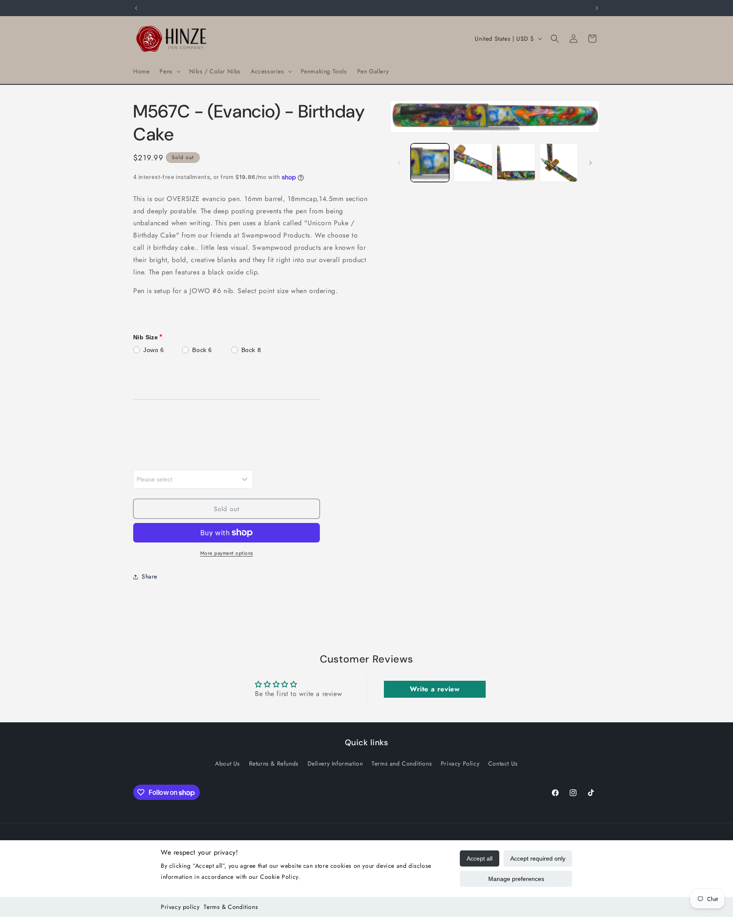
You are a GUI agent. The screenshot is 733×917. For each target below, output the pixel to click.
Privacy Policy (460, 763)
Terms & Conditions (231, 907)
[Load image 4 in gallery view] (559, 162)
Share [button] (149, 576)
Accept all (479, 858)
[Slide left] (399, 163)
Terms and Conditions (402, 763)
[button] (169, 71)
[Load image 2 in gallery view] (472, 162)
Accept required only (537, 858)
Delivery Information (335, 763)
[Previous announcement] (136, 8)
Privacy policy (180, 907)
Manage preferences (516, 878)
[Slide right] (590, 163)
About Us (227, 763)
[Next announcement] (597, 8)
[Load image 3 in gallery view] (516, 162)
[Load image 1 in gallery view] (430, 162)
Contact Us (503, 763)
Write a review (434, 689)
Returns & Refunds (274, 763)
